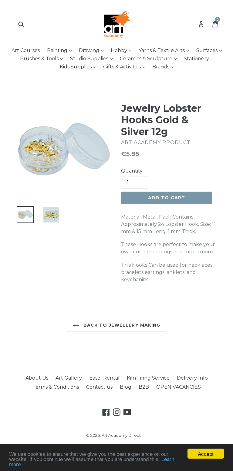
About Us (36, 378)
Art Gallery (69, 378)
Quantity (132, 171)
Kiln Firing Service (148, 378)
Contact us (99, 387)
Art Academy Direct (121, 435)
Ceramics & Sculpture (150, 58)
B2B (144, 387)
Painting (61, 50)
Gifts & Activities (125, 67)
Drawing (92, 50)
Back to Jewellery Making (121, 325)
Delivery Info (192, 378)
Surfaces (210, 50)
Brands (164, 67)
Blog (125, 387)
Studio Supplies (93, 58)
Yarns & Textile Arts (165, 50)
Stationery (200, 58)
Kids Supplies (79, 67)
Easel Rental (104, 378)
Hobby (122, 50)
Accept (206, 453)
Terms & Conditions (55, 387)
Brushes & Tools (43, 58)
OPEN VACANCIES (178, 387)
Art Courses (26, 50)
